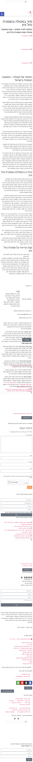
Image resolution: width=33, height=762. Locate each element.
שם (31, 455)
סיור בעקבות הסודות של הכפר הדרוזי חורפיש (20, 391)
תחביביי (29, 565)
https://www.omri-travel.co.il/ (22, 311)
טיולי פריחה (28, 564)
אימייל (30, 462)
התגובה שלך (28, 435)
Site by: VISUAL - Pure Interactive (22, 715)
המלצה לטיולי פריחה (26, 534)
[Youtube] (22, 683)
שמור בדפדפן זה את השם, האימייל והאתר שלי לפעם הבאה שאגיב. (17, 477)
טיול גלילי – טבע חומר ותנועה (24, 387)
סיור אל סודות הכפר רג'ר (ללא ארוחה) (21, 365)
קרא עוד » (16, 526)
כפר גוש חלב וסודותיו (26, 538)
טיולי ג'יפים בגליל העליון (25, 526)
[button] (31, 14)
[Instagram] (26, 683)
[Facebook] (30, 683)
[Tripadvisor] (18, 683)
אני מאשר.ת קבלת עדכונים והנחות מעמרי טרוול (18, 512)
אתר (31, 468)
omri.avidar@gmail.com (24, 314)
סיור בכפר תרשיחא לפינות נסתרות (22, 413)
